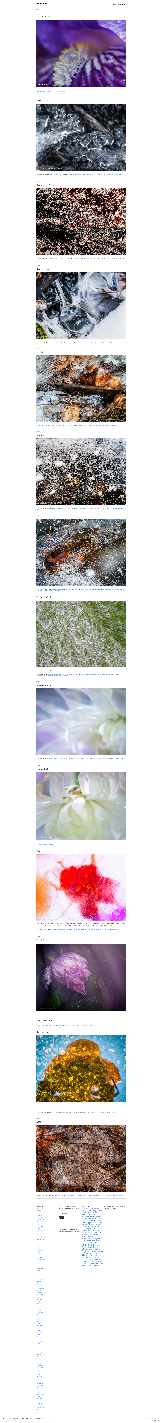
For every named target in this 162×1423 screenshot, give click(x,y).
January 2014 (40, 1356)
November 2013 (40, 1361)
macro (109, 90)
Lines (66, 589)
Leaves (62, 589)
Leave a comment (113, 425)
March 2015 (39, 1332)
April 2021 (39, 1215)
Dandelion (84, 1220)
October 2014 (40, 1339)
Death (88, 758)
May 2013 (39, 1374)
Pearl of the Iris (43, 16)
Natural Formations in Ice (79, 174)
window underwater (45, 1020)
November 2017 (40, 1263)
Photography (108, 174)
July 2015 (39, 1323)
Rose (82, 1259)
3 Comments (113, 1112)
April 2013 (39, 1376)
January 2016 (40, 1310)
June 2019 (39, 1230)
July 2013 (39, 1370)
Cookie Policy (36, 1420)
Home (114, 4)
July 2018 (39, 1248)
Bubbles (55, 258)
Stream (57, 174)
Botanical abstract (96, 90)
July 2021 (39, 1210)
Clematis (90, 1218)
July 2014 (39, 1343)
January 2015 (40, 1334)
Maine (90, 1237)
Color (101, 90)
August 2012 (40, 1394)
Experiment (92, 758)
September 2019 (41, 1224)
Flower (59, 90)
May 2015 (39, 1327)
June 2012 (39, 1398)
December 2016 (40, 1285)
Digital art (100, 1222)
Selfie (105, 1112)
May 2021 (39, 1212)
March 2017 (39, 1279)
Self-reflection (43, 1031)
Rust (85, 1259)
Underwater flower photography (50, 759)
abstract (85, 90)
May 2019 (39, 1232)
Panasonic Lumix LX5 (92, 1252)
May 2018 (39, 1252)
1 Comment (65, 259)
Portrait (53, 1112)
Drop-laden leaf (43, 597)
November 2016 (40, 1288)
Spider (96, 1259)
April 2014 (39, 1350)
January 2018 (40, 1261)
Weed (97, 1261)
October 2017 (40, 1266)
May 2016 (39, 1301)
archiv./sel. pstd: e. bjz (87, 1212)
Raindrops (74, 90)
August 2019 (40, 1226)
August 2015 (40, 1321)
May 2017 (39, 1274)
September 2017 (41, 1268)
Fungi (87, 1228)
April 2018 (39, 1254)
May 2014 (39, 1347)
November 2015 (40, 1314)
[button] (81, 53)
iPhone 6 (73, 1025)
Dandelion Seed (92, 1220)
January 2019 (40, 1241)
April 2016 (39, 1303)
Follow (61, 1217)
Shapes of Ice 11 (44, 100)
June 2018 (39, 1250)
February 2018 (40, 1259)
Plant (73, 674)
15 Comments (49, 930)
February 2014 (40, 1354)
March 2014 (39, 1352)
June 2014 (39, 1345)
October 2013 (40, 1363)
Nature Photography (90, 174)
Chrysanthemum (43, 684)
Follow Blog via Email (67, 1206)
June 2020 (39, 1217)
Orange (98, 1245)
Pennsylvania (90, 1253)
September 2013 (41, 1365)
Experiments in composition (101, 758)
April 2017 (39, 1277)
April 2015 (39, 1330)
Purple (41, 91)
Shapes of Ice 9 (43, 184)
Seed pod (89, 1259)
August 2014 (40, 1341)
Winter (63, 174)
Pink (98, 1256)
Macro (62, 90)
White (59, 759)
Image (38, 12)
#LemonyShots (84, 1208)
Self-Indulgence (77, 929)
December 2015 (40, 1312)
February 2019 (40, 1239)
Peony (96, 1253)
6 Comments (91, 1025)
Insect (83, 1230)
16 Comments (63, 91)
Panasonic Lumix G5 (118, 758)
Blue (88, 1214)
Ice (54, 174)
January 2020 (40, 1221)
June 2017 (39, 1272)
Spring (86, 1261)
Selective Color (40, 259)
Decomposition (93, 1222)
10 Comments (111, 1013)
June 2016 (39, 1299)
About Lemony (121, 4)
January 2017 (40, 1283)
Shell (93, 1259)
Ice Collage (97, 1228)
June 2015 (39, 1325)
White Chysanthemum (42, 844)
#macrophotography (94, 1208)
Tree (94, 1261)
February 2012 (40, 1407)
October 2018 (40, 1243)
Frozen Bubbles (84, 258)
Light (68, 674)
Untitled (40, 351)
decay (87, 1222)
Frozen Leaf (80, 1195)
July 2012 (39, 1396)
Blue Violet (92, 1214)
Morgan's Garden (107, 674)
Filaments (60, 674)
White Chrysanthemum (65, 759)
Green (95, 674)
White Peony (84, 1263)
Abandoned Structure (87, 1210)
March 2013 (39, 1378)
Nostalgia (70, 90)
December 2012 (40, 1385)
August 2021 (40, 1208)
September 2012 (41, 1392)
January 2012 (40, 1409)
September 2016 (41, 1292)
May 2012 (39, 1400)
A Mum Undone (43, 769)
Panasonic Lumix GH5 (100, 174)
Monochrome (93, 258)
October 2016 (40, 1290)
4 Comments (113, 342)
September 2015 (41, 1319)
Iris (107, 90)
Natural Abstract (92, 1240)
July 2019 (39, 1228)
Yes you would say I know (53, 91)
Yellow (101, 1263)
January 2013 (40, 1383)
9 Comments (74, 759)
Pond (50, 1112)
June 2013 (39, 1372)
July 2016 (39, 1297)
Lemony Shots (41, 4)
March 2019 (39, 1237)
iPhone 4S (88, 1230)
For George (97, 1224)
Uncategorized (53, 1025)
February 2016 (40, 1308)
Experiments (62, 758)
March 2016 (39, 1305)
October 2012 (40, 1389)
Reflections (100, 1258)
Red (123, 258)
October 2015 (40, 1316)
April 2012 (39, 1403)
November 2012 (40, 1387)
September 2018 (41, 1246)
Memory (65, 90)
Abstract (50, 90)
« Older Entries (40, 1201)
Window (62, 1025)
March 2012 (39, 1405)
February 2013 (40, 1381)
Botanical (55, 90)
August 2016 (40, 1294)
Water (78, 90)
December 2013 (40, 1358)
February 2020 (40, 1219)
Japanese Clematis (85, 1232)
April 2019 (39, 1235)
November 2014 (40, 1336)
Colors (99, 929)
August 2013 (40, 1367)
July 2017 (39, 1270)
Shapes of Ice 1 (43, 268)
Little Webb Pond (91, 1234)
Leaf (99, 674)
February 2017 (40, 1281)
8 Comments (56, 590)
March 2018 (39, 1257)
